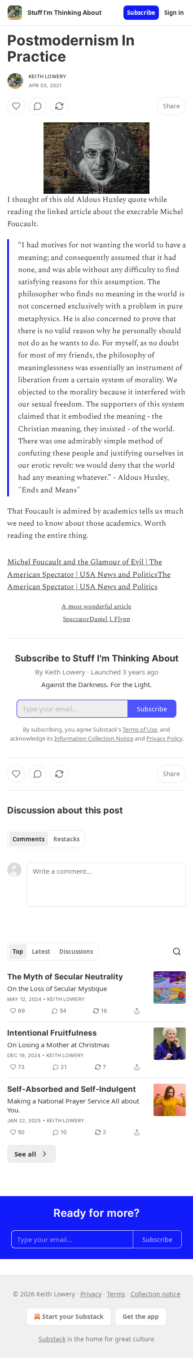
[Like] (16, 106)
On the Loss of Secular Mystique (57, 988)
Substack (52, 1339)
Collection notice (155, 1294)
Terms (116, 1294)
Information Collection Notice (93, 738)
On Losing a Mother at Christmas (58, 1044)
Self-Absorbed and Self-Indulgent (71, 1089)
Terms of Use (140, 729)
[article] (96, 993)
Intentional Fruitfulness (52, 1032)
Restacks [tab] (66, 839)
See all (25, 1153)
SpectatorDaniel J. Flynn (96, 619)
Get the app (141, 1316)
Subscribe (141, 13)
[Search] (177, 951)
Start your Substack (73, 1316)
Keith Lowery (47, 76)
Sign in (174, 13)
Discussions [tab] (76, 951)
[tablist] (46, 839)
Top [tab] (18, 951)
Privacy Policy (164, 738)
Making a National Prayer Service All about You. (73, 1105)
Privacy (90, 1294)
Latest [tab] (41, 951)
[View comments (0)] (38, 106)
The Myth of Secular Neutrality (65, 976)
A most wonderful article (96, 606)
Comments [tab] (28, 839)
